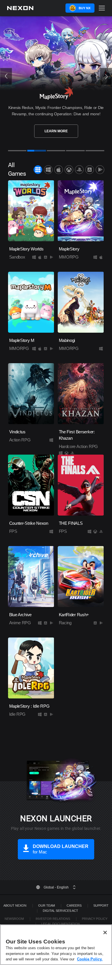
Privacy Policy (94, 918)
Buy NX (84, 8)
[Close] (105, 932)
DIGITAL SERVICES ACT (60, 910)
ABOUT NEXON (14, 905)
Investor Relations (53, 918)
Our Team (46, 905)
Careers (74, 905)
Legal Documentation (60, 924)
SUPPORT (101, 905)
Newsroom (14, 918)
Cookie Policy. (90, 959)
